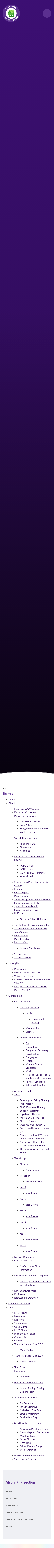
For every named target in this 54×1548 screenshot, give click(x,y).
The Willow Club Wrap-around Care (32, 925)
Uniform (18, 913)
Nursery (24, 1164)
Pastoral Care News (30, 948)
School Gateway (22, 957)
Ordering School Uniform (33, 919)
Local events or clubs (24, 1333)
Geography (31, 1057)
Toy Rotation (26, 1403)
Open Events (20, 1326)
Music (29, 1071)
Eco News (19, 1319)
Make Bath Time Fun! (30, 1410)
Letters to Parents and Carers (29, 1455)
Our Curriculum (22, 1001)
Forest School (21, 935)
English (29, 1013)
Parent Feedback (22, 938)
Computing (31, 1046)
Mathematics (32, 1028)
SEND (17, 1094)
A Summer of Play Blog (25, 1397)
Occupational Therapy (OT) (33, 1124)
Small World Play (28, 1417)
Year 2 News (32, 1204)
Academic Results (23, 1091)
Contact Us (20, 1337)
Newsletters (20, 1316)
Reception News (34, 1181)
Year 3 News (32, 1216)
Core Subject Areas (29, 1007)
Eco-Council (20, 1370)
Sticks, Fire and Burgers (32, 1446)
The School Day (28, 843)
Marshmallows (27, 1435)
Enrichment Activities (25, 1290)
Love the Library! (28, 1406)
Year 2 (23, 1199)
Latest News (20, 1312)
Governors (25, 847)
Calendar (18, 1340)
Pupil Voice (19, 1294)
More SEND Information (32, 1117)
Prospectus (20, 969)
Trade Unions (21, 932)
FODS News (26, 869)
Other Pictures (27, 1439)
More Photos (26, 1349)
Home (5, 788)
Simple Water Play (29, 1413)
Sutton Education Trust (26, 909)
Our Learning (15, 995)
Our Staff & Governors (25, 837)
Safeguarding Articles (25, 1459)
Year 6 (23, 1245)
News (11, 1307)
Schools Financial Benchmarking (30, 928)
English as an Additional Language (31, 1275)
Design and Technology (37, 1050)
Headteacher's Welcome (26, 808)
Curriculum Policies (30, 821)
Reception (25, 1175)
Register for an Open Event (27, 972)
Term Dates (20, 1367)
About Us (13, 803)
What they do (27, 876)
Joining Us (13, 963)
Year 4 (23, 1222)
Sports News (20, 1323)
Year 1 (23, 1187)
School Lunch (21, 954)
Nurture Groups (28, 1121)
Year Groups (20, 1158)
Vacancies (25, 850)
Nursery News (33, 1170)
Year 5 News (32, 1239)
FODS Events (27, 865)
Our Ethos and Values (19, 1303)
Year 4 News (32, 1228)
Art (27, 1043)
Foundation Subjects (30, 1037)
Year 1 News (32, 1193)
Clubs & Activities (23, 1260)
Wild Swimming (28, 1449)
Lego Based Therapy (30, 1114)
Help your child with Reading (28, 1382)
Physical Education (35, 1081)
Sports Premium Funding (26, 906)
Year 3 (23, 1210)
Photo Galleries (28, 1361)
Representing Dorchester (26, 1297)
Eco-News (25, 1376)
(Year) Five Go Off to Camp (27, 1423)
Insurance (19, 889)
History (29, 1060)
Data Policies (26, 825)
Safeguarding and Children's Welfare (32, 899)
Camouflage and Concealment (35, 1432)
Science (30, 1031)
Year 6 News (32, 1251)
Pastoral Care (21, 942)
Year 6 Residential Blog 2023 (28, 1355)
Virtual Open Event (24, 976)
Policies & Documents (25, 815)
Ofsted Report (21, 892)
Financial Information (25, 812)
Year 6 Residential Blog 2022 (28, 1344)
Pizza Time (25, 1442)
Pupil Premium (21, 896)
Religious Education (36, 1085)
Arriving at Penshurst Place (34, 1428)
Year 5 (23, 1233)
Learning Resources (24, 1257)
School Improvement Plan (27, 902)
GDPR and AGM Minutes (33, 872)
